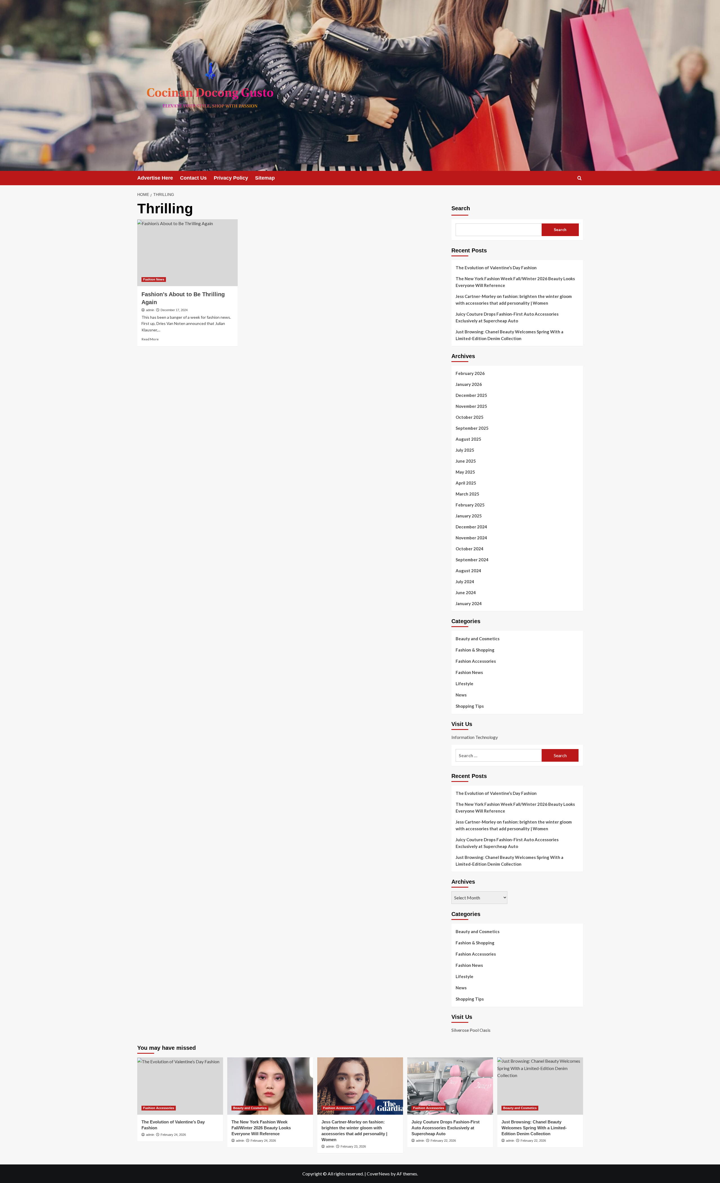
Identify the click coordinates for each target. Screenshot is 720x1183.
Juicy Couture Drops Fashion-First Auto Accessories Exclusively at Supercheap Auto (507, 317)
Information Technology (474, 737)
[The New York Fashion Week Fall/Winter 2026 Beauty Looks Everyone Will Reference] (270, 1085)
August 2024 (468, 570)
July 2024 (465, 581)
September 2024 (472, 559)
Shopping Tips (470, 706)
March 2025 (467, 493)
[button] (579, 178)
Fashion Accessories (476, 661)
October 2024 (469, 548)
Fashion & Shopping (475, 649)
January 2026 (469, 384)
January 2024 (469, 603)
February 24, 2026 (173, 1134)
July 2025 (465, 450)
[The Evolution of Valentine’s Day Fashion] (180, 1085)
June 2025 (466, 460)
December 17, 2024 (174, 310)
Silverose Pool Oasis (470, 1030)
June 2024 (466, 592)
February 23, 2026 (353, 1146)
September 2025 (472, 428)
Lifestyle (464, 683)
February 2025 (470, 504)
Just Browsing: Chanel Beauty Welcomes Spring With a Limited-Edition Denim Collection (509, 335)
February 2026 (470, 373)
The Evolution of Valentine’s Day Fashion (496, 267)
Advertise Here (155, 178)
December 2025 (471, 395)
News (461, 694)
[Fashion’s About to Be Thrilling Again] (187, 252)
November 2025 (471, 406)
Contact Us (193, 178)
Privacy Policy (231, 178)
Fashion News (153, 279)
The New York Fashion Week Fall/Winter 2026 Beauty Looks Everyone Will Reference (515, 282)
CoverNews (378, 1173)
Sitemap (265, 178)
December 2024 (471, 526)
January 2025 (469, 515)
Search (460, 208)
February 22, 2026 (443, 1140)
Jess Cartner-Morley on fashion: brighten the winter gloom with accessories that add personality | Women (514, 300)
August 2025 (468, 439)
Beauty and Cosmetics (478, 638)
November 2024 (471, 537)
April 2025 (466, 482)
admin (150, 310)
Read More (150, 339)
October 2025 (469, 417)
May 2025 (465, 471)
